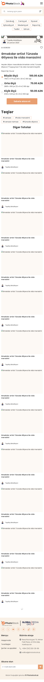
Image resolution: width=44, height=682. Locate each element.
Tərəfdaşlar (6, 644)
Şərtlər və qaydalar (9, 648)
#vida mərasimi (22, 117)
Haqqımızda (6, 640)
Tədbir (17, 29)
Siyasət (34, 21)
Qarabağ (10, 21)
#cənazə (7, 117)
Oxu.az (11, 71)
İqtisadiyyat (8, 25)
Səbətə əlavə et (22, 101)
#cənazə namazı (10, 121)
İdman (26, 29)
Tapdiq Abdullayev (14, 41)
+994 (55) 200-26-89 (30, 648)
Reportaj (36, 25)
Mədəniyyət (23, 25)
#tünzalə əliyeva (30, 121)
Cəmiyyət (22, 21)
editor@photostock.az (31, 652)
